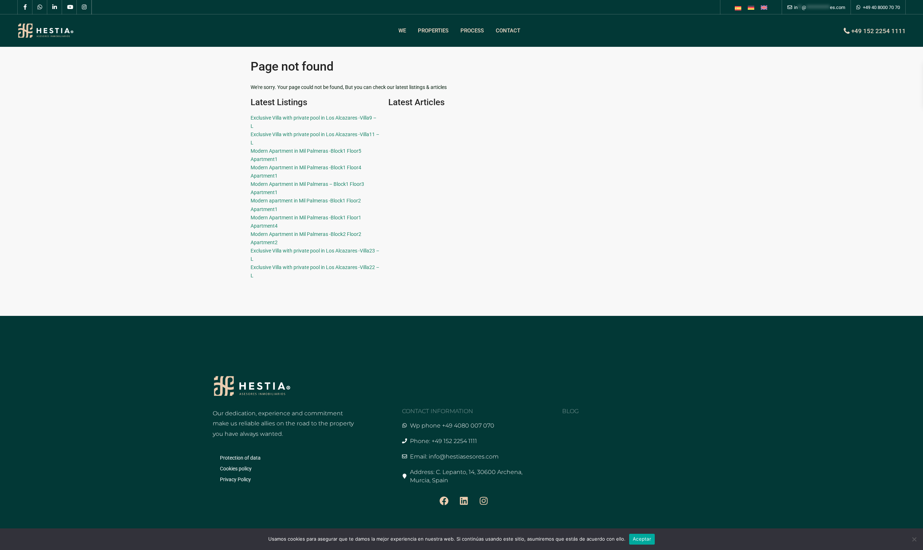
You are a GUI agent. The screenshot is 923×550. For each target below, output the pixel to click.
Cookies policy (236, 468)
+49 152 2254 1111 (878, 31)
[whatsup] (39, 7)
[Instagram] (484, 501)
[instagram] (84, 7)
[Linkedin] (464, 501)
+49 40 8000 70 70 (881, 7)
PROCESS (472, 30)
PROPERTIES (433, 30)
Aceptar (642, 539)
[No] (914, 539)
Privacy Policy (235, 479)
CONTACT (508, 30)
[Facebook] (444, 501)
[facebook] (25, 7)
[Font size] (738, 8)
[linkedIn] (54, 7)
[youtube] (69, 7)
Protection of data (240, 458)
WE (402, 30)
